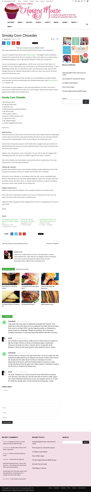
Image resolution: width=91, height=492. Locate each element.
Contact (42, 1)
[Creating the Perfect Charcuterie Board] (30, 279)
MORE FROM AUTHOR (22, 269)
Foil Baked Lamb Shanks (70, 83)
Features (10, 22)
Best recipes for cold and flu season (73, 79)
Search (64, 98)
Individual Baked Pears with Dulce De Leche (74, 74)
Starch (38, 22)
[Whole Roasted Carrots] (50, 297)
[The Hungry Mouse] (45, 11)
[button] (87, 24)
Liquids (64, 22)
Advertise (32, 1)
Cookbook (25, 1)
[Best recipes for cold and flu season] (11, 279)
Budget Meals (5, 284)
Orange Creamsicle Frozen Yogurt (12, 475)
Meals (20, 22)
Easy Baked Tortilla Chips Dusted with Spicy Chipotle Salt (10, 221)
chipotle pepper (31, 55)
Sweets (73, 22)
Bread (56, 22)
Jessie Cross (7, 39)
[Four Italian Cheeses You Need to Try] (11, 297)
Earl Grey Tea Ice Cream (39, 464)
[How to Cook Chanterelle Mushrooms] (50, 279)
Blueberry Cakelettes (53, 243)
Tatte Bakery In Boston (39, 468)
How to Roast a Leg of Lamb (18, 479)
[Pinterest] (84, 1)
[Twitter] (87, 1)
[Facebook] (73, 1)
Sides (43, 284)
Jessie (10, 338)
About (19, 1)
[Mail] (82, 1)
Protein (29, 22)
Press (37, 1)
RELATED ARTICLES (8, 269)
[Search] (86, 102)
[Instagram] (76, 1)
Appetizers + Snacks (26, 284)
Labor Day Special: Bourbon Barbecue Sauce (15, 243)
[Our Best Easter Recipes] (30, 297)
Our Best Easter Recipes (28, 304)
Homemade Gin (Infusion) (17, 459)
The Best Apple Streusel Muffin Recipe (74, 91)
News (9, 26)
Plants (47, 22)
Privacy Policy (49, 1)
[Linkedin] (79, 1)
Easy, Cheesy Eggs (68, 87)
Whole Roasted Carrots (47, 304)
